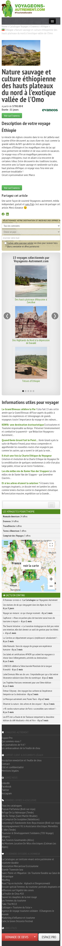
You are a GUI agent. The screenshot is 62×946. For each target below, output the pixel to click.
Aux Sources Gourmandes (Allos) (18, 840)
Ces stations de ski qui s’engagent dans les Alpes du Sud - (27, 606)
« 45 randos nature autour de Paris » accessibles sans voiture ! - (29, 710)
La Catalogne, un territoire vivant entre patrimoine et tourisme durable (28, 860)
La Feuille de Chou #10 (13, 893)
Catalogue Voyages (19, 26)
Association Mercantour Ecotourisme (20, 866)
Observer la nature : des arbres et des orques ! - (29, 703)
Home (5, 26)
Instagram (7, 793)
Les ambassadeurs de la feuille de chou (21, 748)
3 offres (14, 530)
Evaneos (35, 26)
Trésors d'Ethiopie (31, 381)
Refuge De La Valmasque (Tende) (18, 812)
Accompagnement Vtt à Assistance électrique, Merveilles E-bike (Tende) (30, 827)
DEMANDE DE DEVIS (16, 937)
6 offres (12, 526)
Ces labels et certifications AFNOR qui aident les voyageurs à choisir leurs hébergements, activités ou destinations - (28, 658)
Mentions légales (10, 770)
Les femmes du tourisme (14, 900)
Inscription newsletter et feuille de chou (22, 760)
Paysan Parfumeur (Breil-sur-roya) (18, 809)
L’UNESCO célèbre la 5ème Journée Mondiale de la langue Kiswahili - (27, 667)
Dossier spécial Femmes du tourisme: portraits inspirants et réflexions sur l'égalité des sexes (31, 888)
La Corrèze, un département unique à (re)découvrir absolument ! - (30, 639)
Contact (6, 763)
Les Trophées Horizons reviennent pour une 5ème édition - (27, 684)
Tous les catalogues (12, 805)
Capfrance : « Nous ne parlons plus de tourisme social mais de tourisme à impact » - (29, 619)
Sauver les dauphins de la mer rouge (19, 897)
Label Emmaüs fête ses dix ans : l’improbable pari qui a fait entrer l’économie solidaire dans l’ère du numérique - (30, 676)
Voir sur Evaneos (12, 115)
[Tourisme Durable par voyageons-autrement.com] (23, 8)
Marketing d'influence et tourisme (18, 917)
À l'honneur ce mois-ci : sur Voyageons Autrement (30, 600)
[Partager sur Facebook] (3, 214)
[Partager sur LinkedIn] (7, 214)
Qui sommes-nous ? (11, 741)
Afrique (44, 26)
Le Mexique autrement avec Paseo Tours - (26, 699)
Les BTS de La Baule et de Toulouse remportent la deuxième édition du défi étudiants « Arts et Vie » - (28, 718)
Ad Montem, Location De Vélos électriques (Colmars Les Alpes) (29, 845)
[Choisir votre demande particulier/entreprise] (35, 937)
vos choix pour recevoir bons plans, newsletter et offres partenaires (32, 244)
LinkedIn (6, 783)
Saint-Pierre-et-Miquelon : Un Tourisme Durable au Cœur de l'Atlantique (31, 874)
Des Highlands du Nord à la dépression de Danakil (31, 341)
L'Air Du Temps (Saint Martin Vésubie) (19, 816)
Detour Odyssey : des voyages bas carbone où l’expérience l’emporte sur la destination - (27, 692)
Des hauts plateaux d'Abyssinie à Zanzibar (31, 301)
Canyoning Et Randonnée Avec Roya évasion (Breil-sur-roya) (31, 822)
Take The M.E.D (9, 904)
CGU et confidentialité (13, 767)
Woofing (6, 880)
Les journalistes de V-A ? (13, 744)
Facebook (6, 786)
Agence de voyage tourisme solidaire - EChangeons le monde (28, 912)
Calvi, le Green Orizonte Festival (17, 921)
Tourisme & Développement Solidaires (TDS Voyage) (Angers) (28, 834)
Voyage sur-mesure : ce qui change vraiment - (28, 613)
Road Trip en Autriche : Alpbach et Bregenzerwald (26, 883)
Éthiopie (9, 29)
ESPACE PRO (49, 937)
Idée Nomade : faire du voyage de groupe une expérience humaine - (27, 648)
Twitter (5, 790)
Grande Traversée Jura (12, 869)
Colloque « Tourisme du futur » (17, 907)
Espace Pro (7, 737)
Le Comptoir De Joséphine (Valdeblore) (20, 819)
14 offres (11, 521)
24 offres (15, 516)
